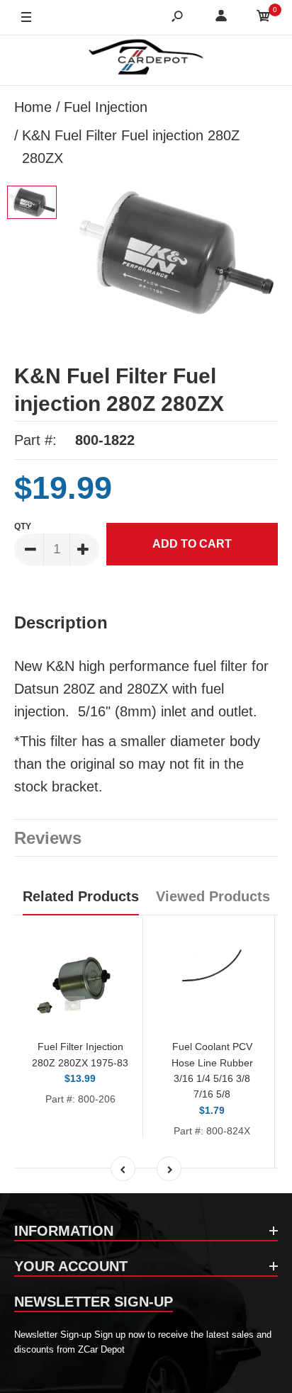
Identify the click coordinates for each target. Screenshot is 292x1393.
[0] (264, 18)
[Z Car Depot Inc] (146, 60)
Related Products (81, 896)
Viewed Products (213, 896)
